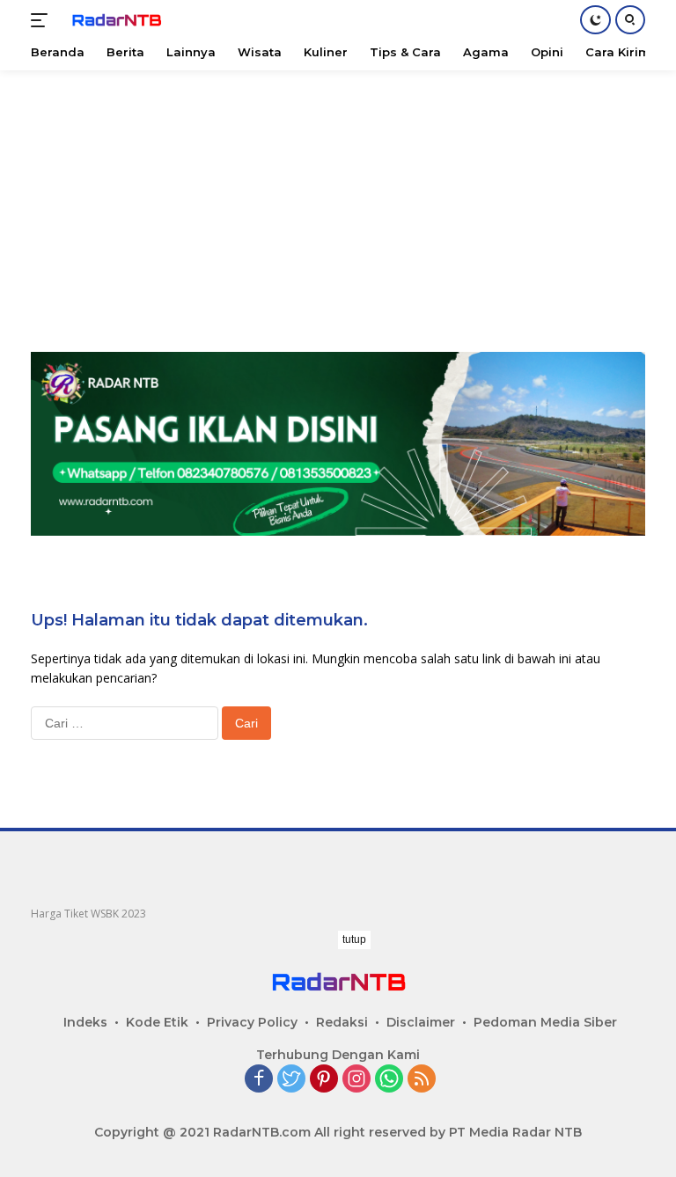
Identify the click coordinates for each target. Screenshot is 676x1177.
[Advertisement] (338, 193)
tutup (354, 939)
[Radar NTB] (114, 20)
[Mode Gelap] (595, 19)
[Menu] (43, 20)
